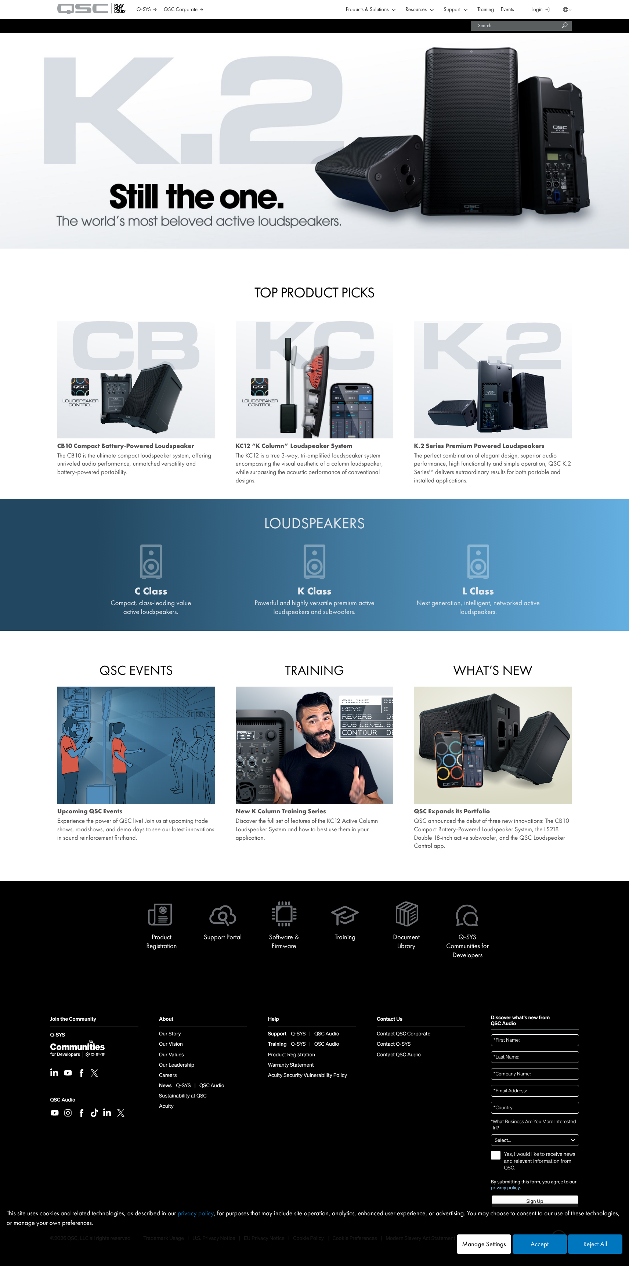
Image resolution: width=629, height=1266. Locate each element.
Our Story (170, 1034)
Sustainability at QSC (183, 1096)
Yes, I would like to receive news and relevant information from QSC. (539, 1161)
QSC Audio (62, 1099)
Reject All (595, 1244)
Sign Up (535, 1201)
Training (485, 10)
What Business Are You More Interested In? (533, 1125)
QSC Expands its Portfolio (452, 811)
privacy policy (505, 1188)
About (166, 1019)
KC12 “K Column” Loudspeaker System (294, 446)
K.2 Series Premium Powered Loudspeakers (479, 446)
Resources (416, 10)
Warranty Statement (291, 1065)
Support (452, 10)
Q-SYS (57, 1035)
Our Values (171, 1055)
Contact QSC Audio (399, 1055)
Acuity (166, 1106)
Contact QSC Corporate (403, 1034)
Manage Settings (484, 1244)
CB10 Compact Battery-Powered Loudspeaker (125, 446)
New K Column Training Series (281, 811)
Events (507, 10)
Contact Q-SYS (394, 1044)
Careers (168, 1075)
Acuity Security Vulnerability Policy (307, 1075)
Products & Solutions (367, 10)
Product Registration (291, 1055)
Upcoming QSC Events (89, 811)
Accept (540, 1244)
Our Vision (171, 1044)
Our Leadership (176, 1065)
